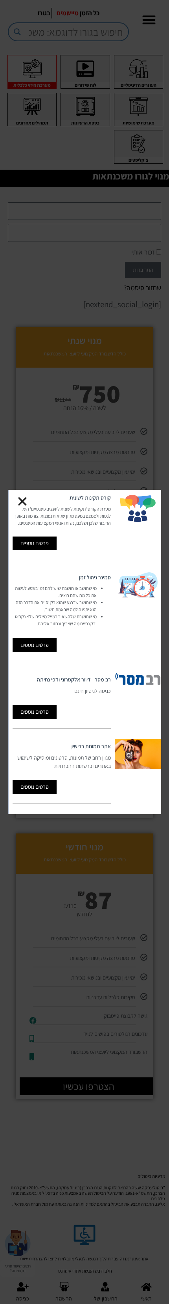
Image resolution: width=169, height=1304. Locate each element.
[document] (84, 652)
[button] (22, 501)
